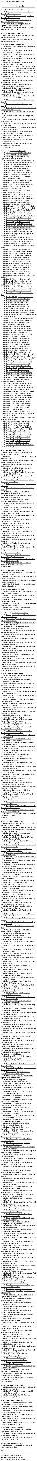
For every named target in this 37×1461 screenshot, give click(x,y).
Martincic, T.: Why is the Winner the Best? (19, 320)
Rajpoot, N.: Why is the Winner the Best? (19, 360)
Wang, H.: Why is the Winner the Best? (18, 399)
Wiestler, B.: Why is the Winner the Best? (19, 411)
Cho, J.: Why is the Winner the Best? (17, 200)
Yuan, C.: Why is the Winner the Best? (18, 437)
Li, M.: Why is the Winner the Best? (17, 305)
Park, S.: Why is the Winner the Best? (18, 346)
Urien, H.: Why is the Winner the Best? (18, 389)
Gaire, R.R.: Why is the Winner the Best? (19, 230)
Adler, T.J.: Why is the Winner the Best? (18, 153)
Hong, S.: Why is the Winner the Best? (18, 261)
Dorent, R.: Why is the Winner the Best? (19, 210)
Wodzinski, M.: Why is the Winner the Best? (20, 421)
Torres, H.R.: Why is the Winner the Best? (19, 387)
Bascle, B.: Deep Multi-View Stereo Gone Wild (21, 827)
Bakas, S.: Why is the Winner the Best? (18, 167)
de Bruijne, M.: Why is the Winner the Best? (20, 206)
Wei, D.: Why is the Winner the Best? (18, 407)
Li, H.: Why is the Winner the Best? (17, 301)
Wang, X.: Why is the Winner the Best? (18, 405)
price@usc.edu (8, 1457)
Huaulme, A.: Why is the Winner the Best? (19, 263)
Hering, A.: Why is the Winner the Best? (19, 259)
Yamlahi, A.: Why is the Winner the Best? (19, 429)
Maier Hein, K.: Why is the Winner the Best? (20, 311)
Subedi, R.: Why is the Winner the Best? (19, 376)
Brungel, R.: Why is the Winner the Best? (19, 194)
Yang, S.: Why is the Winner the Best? (18, 431)
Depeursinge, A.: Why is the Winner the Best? (20, 208)
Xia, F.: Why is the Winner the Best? (17, 423)
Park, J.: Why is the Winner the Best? (18, 344)
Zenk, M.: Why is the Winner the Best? (18, 439)
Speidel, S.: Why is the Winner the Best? (19, 372)
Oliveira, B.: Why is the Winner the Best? (19, 334)
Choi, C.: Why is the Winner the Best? (18, 202)
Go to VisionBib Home (8, 2)
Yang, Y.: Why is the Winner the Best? (18, 433)
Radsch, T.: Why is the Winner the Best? (19, 356)
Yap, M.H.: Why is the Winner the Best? (18, 435)
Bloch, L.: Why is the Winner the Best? (18, 182)
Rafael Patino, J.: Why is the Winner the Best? (21, 358)
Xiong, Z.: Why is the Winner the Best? (18, 427)
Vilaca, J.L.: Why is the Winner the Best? (19, 393)
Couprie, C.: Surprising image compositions (20, 880)
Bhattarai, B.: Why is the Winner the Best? (19, 180)
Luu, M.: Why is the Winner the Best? (18, 307)
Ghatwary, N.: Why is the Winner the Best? (20, 240)
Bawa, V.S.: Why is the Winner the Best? (19, 172)
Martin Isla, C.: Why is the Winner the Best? (20, 318)
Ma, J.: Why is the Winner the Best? (17, 309)
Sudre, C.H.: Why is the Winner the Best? (19, 378)
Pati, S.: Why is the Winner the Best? (18, 348)
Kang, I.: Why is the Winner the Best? (18, 279)
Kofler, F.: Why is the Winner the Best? (18, 289)
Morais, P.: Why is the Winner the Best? (19, 328)
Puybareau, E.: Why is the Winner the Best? (20, 354)
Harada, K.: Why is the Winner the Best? (19, 253)
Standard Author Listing (17, 10)
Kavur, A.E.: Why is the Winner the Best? (19, 281)
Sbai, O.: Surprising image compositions (19, 1289)
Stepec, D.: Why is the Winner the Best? (19, 374)
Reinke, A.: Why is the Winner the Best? (19, 362)
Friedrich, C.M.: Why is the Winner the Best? (20, 226)
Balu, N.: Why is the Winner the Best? (18, 168)
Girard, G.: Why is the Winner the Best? (19, 241)
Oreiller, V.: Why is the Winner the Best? (19, 336)
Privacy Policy (20, 2)
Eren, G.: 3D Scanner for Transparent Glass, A (20, 68)
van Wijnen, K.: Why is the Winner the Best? (20, 391)
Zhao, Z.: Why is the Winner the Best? (18, 441)
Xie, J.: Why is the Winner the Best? (17, 425)
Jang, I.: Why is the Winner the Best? (18, 271)
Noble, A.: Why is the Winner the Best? (18, 332)
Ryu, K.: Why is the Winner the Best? (18, 364)
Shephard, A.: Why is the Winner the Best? (19, 368)
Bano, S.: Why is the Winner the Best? (18, 170)
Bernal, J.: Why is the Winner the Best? (18, 174)
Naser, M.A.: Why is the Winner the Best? (19, 330)
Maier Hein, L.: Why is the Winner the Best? (20, 313)
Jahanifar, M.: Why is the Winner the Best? (20, 269)
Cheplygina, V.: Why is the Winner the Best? (20, 198)
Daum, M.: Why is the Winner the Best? (19, 204)
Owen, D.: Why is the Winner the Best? (18, 338)
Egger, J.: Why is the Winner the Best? (18, 214)
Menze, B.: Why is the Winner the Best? (19, 326)
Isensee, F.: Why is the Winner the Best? (19, 265)
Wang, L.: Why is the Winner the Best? (18, 403)
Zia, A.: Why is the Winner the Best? (17, 443)
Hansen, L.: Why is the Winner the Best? (19, 251)
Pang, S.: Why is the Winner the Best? (18, 342)
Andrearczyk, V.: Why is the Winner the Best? (20, 161)
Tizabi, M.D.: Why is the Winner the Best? (19, 384)
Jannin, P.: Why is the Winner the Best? (18, 273)
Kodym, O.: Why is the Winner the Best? (19, 287)
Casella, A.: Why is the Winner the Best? (19, 196)
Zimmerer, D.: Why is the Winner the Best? (20, 445)
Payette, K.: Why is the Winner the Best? (19, 350)
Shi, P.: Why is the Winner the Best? (17, 370)
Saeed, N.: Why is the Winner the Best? (18, 366)
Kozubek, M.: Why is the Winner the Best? (19, 297)
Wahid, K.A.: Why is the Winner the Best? (19, 397)
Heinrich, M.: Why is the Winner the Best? (19, 255)
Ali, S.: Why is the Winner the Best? (17, 155)
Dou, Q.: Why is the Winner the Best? (18, 212)
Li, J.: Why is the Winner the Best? (17, 303)
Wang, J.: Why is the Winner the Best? (18, 401)
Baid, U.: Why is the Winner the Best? (18, 165)
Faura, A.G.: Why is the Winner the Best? (19, 224)
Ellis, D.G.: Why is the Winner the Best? (18, 218)
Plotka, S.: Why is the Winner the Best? (18, 352)
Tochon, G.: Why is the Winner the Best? (19, 386)
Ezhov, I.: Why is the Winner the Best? (18, 222)
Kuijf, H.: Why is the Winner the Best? (18, 299)
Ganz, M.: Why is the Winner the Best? (18, 238)
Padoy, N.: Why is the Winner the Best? (18, 340)
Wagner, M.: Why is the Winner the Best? (19, 395)
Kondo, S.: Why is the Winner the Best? (18, 291)
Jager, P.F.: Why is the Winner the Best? (18, 267)
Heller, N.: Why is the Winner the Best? (18, 257)
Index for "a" (5, 1451)
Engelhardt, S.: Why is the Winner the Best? (20, 220)
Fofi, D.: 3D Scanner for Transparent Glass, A (20, 70)
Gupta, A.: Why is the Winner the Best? (18, 249)
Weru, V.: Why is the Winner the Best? (18, 409)
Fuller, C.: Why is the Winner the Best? (18, 228)
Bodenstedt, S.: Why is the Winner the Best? (20, 184)
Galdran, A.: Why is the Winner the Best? (19, 232)
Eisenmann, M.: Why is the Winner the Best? (20, 216)
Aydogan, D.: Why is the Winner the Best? (19, 163)
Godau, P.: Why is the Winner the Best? (18, 243)
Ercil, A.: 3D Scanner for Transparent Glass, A (20, 66)
